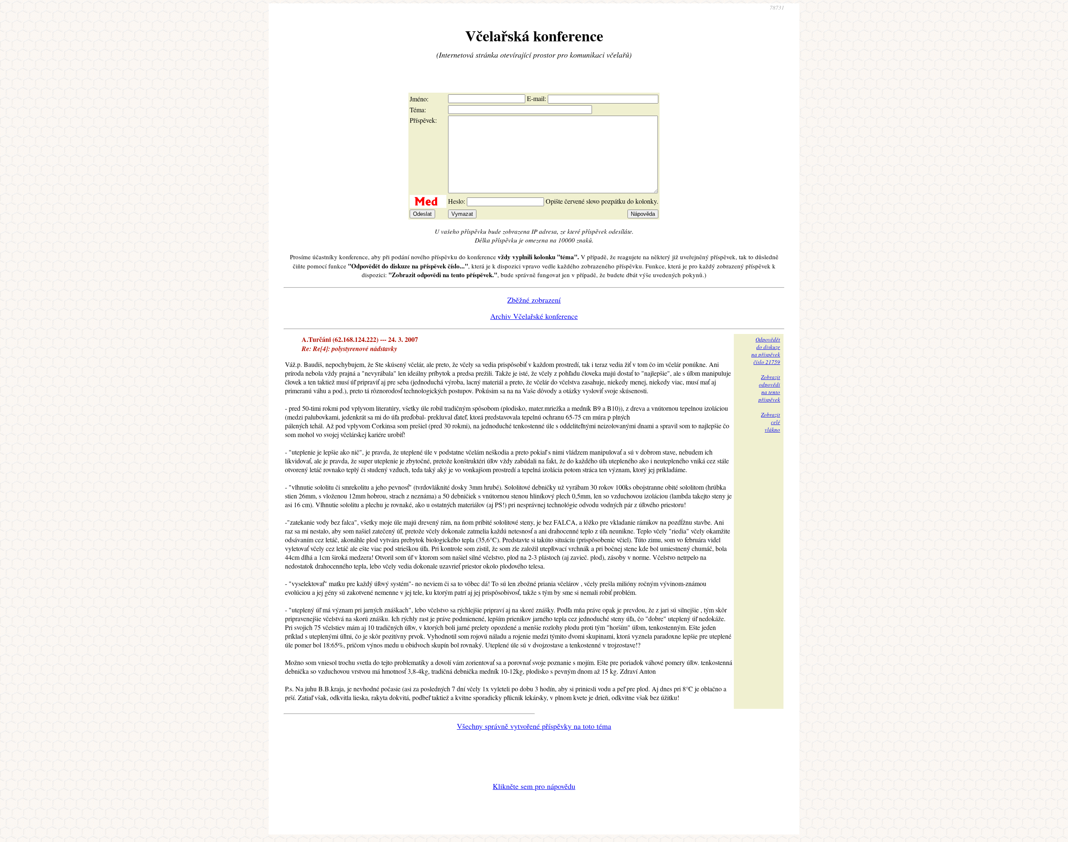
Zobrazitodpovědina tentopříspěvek (769, 388)
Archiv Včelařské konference (534, 316)
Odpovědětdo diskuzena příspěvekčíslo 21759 (765, 351)
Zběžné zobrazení (534, 300)
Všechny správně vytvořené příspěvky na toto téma (534, 726)
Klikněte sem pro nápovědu (534, 786)
